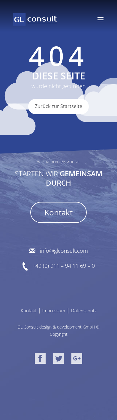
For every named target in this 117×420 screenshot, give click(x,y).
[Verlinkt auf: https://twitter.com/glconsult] (58, 359)
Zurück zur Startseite (58, 106)
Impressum (53, 310)
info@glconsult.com (64, 250)
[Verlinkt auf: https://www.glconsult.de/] (35, 19)
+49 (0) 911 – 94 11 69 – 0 (63, 266)
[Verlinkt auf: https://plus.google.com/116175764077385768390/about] (76, 359)
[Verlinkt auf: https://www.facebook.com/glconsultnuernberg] (40, 359)
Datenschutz (84, 310)
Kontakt (58, 212)
